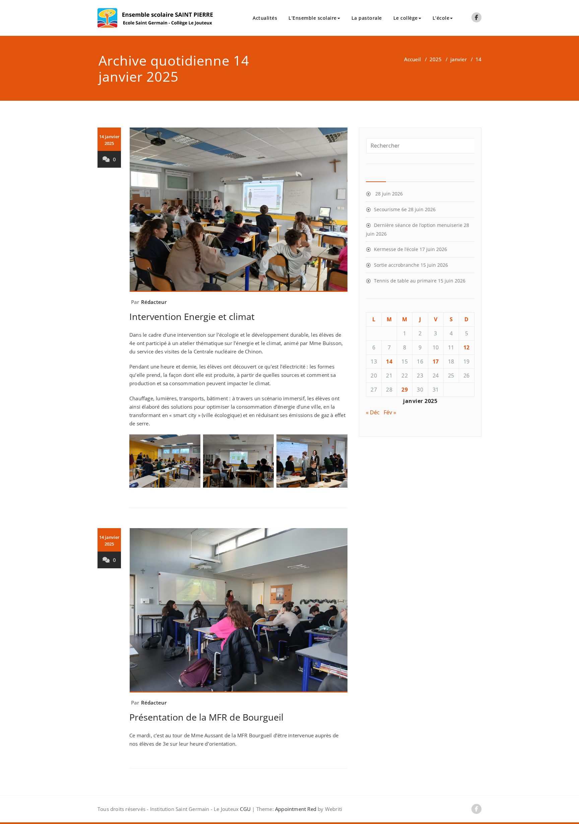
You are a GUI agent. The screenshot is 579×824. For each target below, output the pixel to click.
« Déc (373, 412)
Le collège (405, 18)
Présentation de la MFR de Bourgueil (206, 717)
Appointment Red (295, 809)
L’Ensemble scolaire (312, 18)
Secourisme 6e (390, 209)
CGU (245, 809)
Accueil (412, 59)
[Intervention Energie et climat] (239, 212)
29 (404, 389)
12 (466, 347)
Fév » (390, 412)
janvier (458, 59)
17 (436, 361)
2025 (436, 59)
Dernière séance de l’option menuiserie (418, 225)
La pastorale (366, 18)
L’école (441, 18)
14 (389, 361)
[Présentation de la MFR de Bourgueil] (239, 613)
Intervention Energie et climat (192, 316)
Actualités (265, 18)
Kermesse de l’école (396, 249)
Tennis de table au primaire (405, 280)
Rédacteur (154, 302)
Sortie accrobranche (396, 265)
